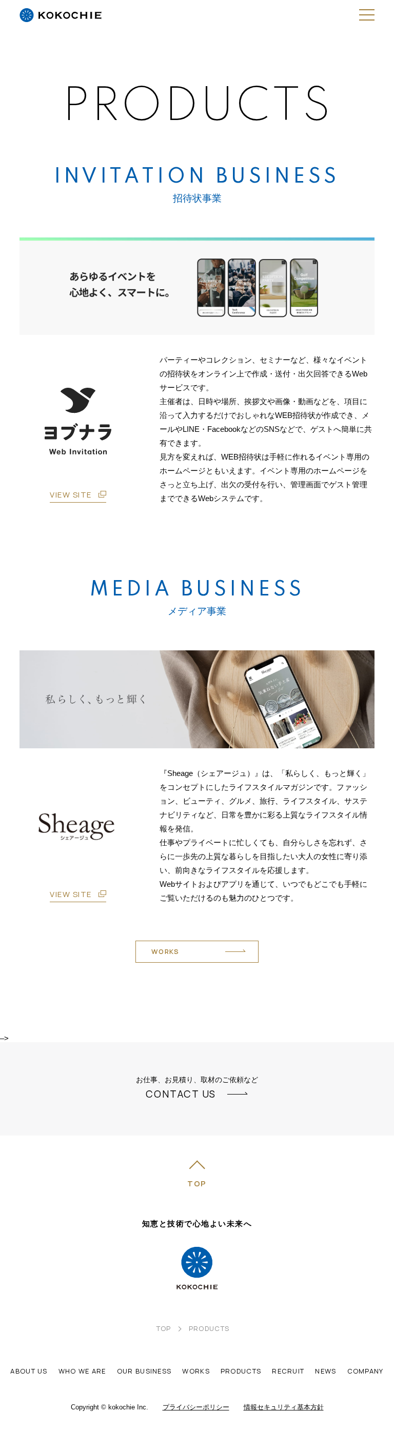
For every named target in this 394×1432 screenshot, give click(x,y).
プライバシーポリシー (196, 1407)
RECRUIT (288, 1371)
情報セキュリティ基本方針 (284, 1407)
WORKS (165, 951)
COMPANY (365, 1371)
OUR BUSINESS (144, 1371)
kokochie (60, 23)
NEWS (325, 1371)
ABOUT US (28, 1371)
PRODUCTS (241, 1371)
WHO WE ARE (82, 1371)
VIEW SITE (71, 494)
